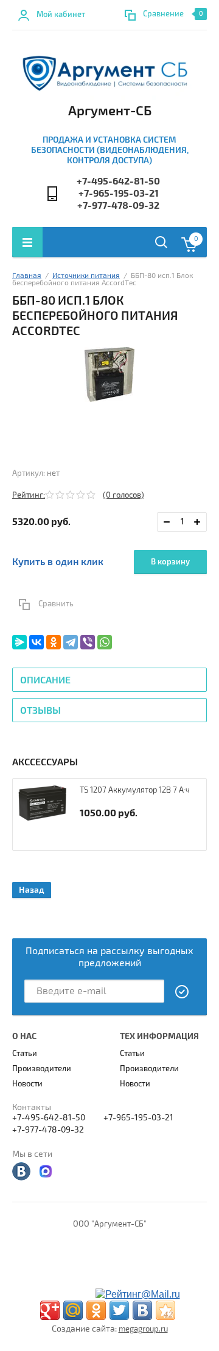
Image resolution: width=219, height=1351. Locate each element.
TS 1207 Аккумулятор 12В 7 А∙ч (135, 790)
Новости (27, 1084)
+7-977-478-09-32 (118, 206)
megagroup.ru (143, 1329)
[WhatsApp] (104, 642)
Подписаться (182, 992)
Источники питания (86, 275)
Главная (26, 275)
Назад (31, 890)
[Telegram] (70, 642)
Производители (41, 1069)
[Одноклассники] (53, 642)
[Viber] (87, 642)
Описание (45, 680)
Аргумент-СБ (109, 111)
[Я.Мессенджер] (19, 642)
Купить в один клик (57, 562)
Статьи (24, 1053)
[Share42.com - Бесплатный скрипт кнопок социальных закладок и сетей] (165, 1310)
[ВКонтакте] (36, 642)
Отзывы (40, 711)
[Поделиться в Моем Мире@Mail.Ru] (73, 1310)
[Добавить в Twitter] (119, 1310)
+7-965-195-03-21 (118, 194)
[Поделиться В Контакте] (142, 1310)
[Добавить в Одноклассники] (96, 1310)
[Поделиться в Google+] (50, 1310)
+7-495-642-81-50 (118, 181)
